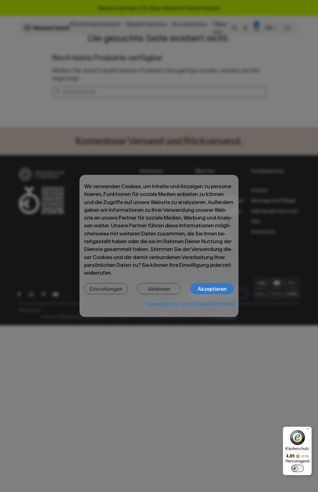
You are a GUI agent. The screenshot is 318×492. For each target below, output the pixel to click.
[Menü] (308, 430)
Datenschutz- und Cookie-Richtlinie (190, 303)
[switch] (297, 468)
